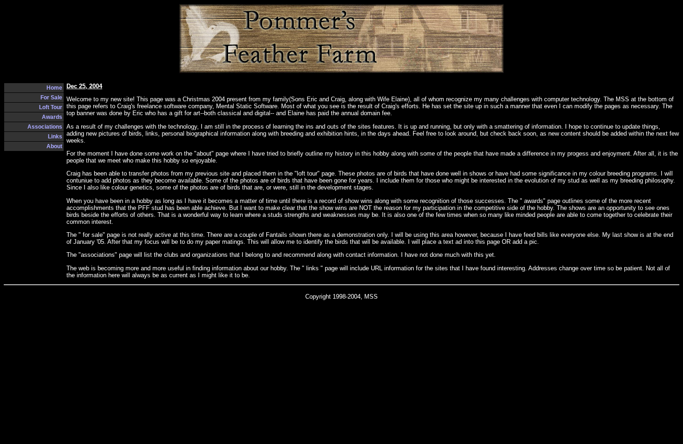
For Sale (51, 97)
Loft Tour (50, 107)
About (54, 146)
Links (55, 136)
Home (54, 88)
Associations (44, 127)
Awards (52, 117)
